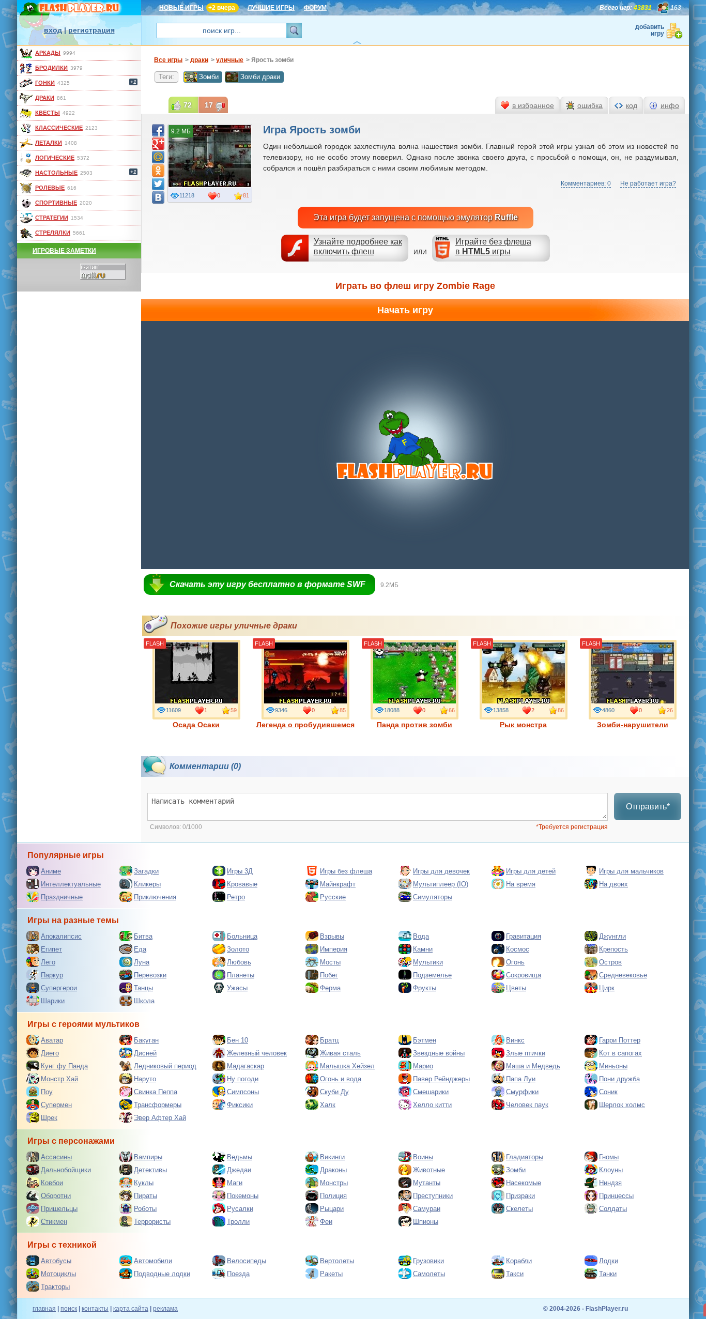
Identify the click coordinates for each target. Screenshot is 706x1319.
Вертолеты (337, 1261)
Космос (517, 949)
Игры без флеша (346, 871)
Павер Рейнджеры (441, 1079)
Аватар (52, 1040)
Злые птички (525, 1053)
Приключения (155, 897)
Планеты (240, 975)
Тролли (238, 1221)
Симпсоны (243, 1092)
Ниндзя (610, 1183)
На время (520, 884)
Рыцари (332, 1209)
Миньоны (613, 1066)
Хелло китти (432, 1105)
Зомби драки (260, 77)
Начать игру (405, 310)
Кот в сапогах (620, 1053)
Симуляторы (432, 897)
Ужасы (237, 988)
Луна (141, 962)
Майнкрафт (338, 884)
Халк (327, 1105)
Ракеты (331, 1274)
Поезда (238, 1274)
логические (54, 158)
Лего (48, 962)
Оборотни (56, 1196)
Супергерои (59, 988)
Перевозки (150, 975)
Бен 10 (237, 1040)
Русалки (240, 1209)
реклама (165, 1308)
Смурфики (522, 1092)
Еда (140, 949)
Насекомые (523, 1183)
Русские (333, 897)
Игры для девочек (441, 871)
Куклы (144, 1183)
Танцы (143, 988)
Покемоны (242, 1196)
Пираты (145, 1196)
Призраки (520, 1196)
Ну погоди (242, 1079)
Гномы (609, 1157)
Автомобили (153, 1261)
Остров (610, 962)
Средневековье (623, 975)
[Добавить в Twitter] (158, 184)
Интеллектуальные (71, 884)
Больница (242, 936)
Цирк (607, 988)
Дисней (145, 1053)
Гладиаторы (524, 1157)
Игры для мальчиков (631, 871)
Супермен (56, 1105)
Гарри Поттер (619, 1040)
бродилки (51, 68)
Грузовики (428, 1261)
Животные (429, 1170)
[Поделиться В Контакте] (158, 197)
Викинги (332, 1157)
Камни (423, 949)
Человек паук (527, 1105)
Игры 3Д (240, 871)
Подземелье (432, 975)
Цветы (516, 988)
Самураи (426, 1209)
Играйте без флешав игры (493, 246)
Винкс (515, 1040)
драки (44, 98)
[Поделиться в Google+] (158, 143)
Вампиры (148, 1157)
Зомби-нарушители (632, 724)
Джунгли (612, 936)
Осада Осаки (196, 724)
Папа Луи (520, 1079)
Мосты (330, 962)
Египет (51, 949)
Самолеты (429, 1274)
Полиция (333, 1196)
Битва (143, 936)
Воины (423, 1157)
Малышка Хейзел (347, 1066)
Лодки (608, 1261)
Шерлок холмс (622, 1105)
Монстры (334, 1183)
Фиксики (240, 1105)
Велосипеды (246, 1261)
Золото (238, 949)
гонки (45, 83)
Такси (515, 1274)
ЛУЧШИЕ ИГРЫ (271, 7)
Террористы (152, 1221)
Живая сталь (340, 1053)
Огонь (515, 962)
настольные (56, 173)
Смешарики (431, 1092)
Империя (333, 949)
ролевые (50, 188)
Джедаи (239, 1170)
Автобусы (56, 1261)
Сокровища (523, 975)
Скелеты (519, 1209)
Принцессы (616, 1196)
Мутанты (426, 1183)
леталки (48, 143)
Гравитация (523, 936)
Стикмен (54, 1221)
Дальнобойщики (66, 1170)
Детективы (150, 1170)
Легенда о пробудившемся (305, 724)
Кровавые (242, 884)
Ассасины (56, 1157)
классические (59, 128)
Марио (423, 1066)
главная (44, 1308)
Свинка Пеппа (155, 1092)
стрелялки (52, 232)
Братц (329, 1040)
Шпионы (425, 1221)
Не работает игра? (648, 183)
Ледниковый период (165, 1066)
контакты (95, 1308)
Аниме (51, 871)
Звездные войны (439, 1053)
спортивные (56, 203)
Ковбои (52, 1183)
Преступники (433, 1196)
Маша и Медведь (533, 1066)
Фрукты (424, 988)
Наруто (145, 1079)
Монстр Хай (59, 1079)
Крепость (613, 949)
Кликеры (147, 884)
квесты (47, 113)
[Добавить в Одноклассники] (158, 170)
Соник (608, 1092)
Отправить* (648, 806)
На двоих (613, 884)
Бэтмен (424, 1040)
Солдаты (613, 1209)
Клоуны (611, 1170)
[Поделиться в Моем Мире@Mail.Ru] (158, 157)
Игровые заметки (64, 250)
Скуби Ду (334, 1092)
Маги (234, 1183)
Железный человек (257, 1053)
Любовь (239, 962)
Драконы (333, 1170)
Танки (608, 1274)
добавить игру (649, 30)
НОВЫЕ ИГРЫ (181, 7)
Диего (50, 1053)
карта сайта (130, 1308)
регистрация (91, 30)
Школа (144, 1001)
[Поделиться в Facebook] (158, 130)
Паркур (52, 975)
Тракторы (55, 1287)
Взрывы (332, 936)
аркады (47, 53)
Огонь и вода (340, 1079)
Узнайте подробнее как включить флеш (358, 246)
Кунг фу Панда (64, 1066)
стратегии (51, 217)
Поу (47, 1092)
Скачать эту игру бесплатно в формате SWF (267, 584)
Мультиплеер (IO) (440, 884)
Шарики (53, 1001)
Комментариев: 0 (586, 183)
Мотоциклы (58, 1274)
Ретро (236, 897)
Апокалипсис (61, 936)
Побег (329, 975)
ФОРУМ (315, 7)
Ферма (330, 988)
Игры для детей (531, 871)
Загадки (146, 871)
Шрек (49, 1118)
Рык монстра (523, 724)
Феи (326, 1221)
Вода (421, 936)
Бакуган (146, 1040)
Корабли (519, 1261)
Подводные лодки (162, 1274)
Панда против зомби (414, 724)
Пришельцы (59, 1209)
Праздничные (62, 897)
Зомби (209, 77)
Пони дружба (619, 1079)
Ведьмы (239, 1157)
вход (53, 30)
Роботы (145, 1209)
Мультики (428, 962)
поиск (68, 1308)
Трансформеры (157, 1105)
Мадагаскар (245, 1066)
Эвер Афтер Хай (160, 1118)
